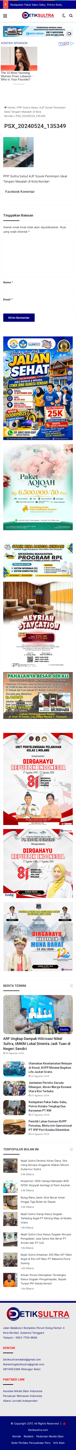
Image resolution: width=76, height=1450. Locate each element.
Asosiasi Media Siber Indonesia (22, 1391)
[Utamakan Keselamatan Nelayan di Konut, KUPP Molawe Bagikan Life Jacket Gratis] (14, 1069)
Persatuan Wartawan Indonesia (22, 1395)
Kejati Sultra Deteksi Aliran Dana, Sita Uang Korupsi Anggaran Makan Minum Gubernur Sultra (45, 1165)
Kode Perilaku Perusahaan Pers (30, 1442)
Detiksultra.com (38, 1429)
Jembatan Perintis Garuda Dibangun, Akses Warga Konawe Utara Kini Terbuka (50, 1087)
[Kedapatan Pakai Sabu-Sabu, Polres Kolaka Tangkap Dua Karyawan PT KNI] (14, 1107)
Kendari (14, 1332)
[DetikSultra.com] (38, 15)
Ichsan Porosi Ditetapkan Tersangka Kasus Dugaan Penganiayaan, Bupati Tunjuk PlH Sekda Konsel (43, 1279)
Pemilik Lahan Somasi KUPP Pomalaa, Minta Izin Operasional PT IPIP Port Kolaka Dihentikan (50, 1125)
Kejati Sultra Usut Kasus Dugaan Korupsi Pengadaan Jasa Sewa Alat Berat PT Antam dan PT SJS (46, 1238)
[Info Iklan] (38, 31)
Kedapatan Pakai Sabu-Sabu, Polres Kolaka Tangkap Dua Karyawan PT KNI (48, 1106)
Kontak (16, 1436)
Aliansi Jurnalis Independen (20, 1400)
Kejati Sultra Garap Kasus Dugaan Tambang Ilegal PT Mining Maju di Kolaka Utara (46, 1218)
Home (11, 107)
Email (8, 299)
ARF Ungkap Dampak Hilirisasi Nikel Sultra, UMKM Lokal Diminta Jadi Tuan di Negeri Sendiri (37, 1043)
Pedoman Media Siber (50, 1436)
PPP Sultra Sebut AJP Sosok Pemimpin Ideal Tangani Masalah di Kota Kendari (35, 112)
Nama (8, 282)
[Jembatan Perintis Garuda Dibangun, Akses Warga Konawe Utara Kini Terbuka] (14, 1088)
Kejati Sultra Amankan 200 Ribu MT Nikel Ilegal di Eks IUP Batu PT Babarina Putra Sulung (46, 1259)
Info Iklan (59, 1442)
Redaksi (28, 1436)
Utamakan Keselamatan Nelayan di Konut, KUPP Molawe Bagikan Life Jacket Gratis (50, 1068)
